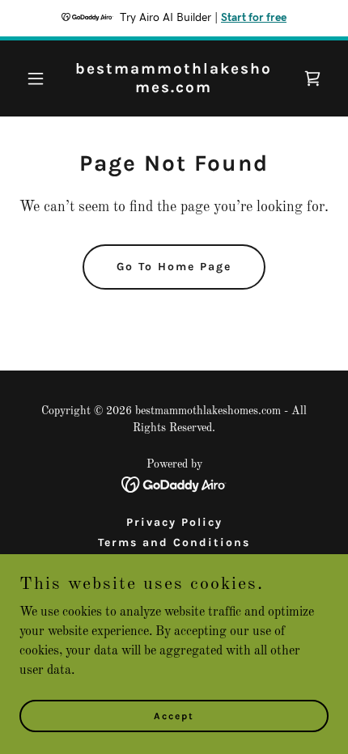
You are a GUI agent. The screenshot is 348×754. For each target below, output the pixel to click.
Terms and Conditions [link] (174, 542)
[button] (42, 78)
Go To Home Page (174, 266)
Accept (174, 715)
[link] (173, 89)
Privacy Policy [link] (174, 522)
